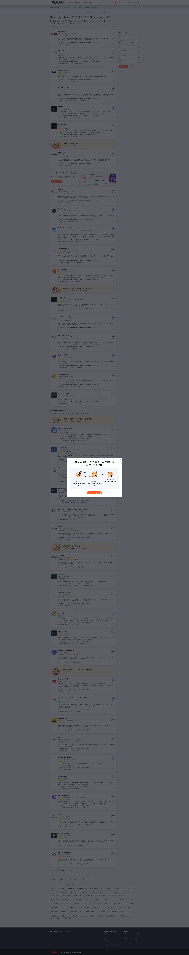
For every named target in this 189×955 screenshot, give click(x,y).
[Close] (120, 459)
